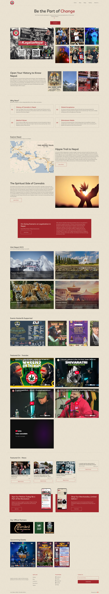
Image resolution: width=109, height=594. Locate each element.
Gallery (90, 2)
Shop (80, 2)
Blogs (85, 2)
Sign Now (17, 508)
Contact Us (35, 581)
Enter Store (76, 508)
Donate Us (55, 22)
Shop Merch (35, 583)
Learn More (61, 164)
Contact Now (88, 581)
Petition (34, 585)
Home (75, 2)
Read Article (21, 481)
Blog (34, 579)
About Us (96, 2)
